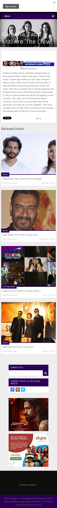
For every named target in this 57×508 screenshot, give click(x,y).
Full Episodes (9, 286)
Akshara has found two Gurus (18, 347)
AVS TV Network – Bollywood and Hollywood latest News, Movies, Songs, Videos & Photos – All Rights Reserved (28, 501)
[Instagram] (18, 389)
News (5, 174)
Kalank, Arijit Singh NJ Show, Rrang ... (22, 291)
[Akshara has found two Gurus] (28, 322)
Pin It (38, 118)
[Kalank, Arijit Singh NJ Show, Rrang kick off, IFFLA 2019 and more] (28, 266)
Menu (7, 16)
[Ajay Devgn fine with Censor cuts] (28, 210)
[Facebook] (12, 389)
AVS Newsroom (11, 183)
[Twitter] (23, 389)
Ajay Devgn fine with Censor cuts (20, 235)
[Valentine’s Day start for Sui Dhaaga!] (28, 154)
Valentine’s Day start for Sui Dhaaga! (22, 179)
